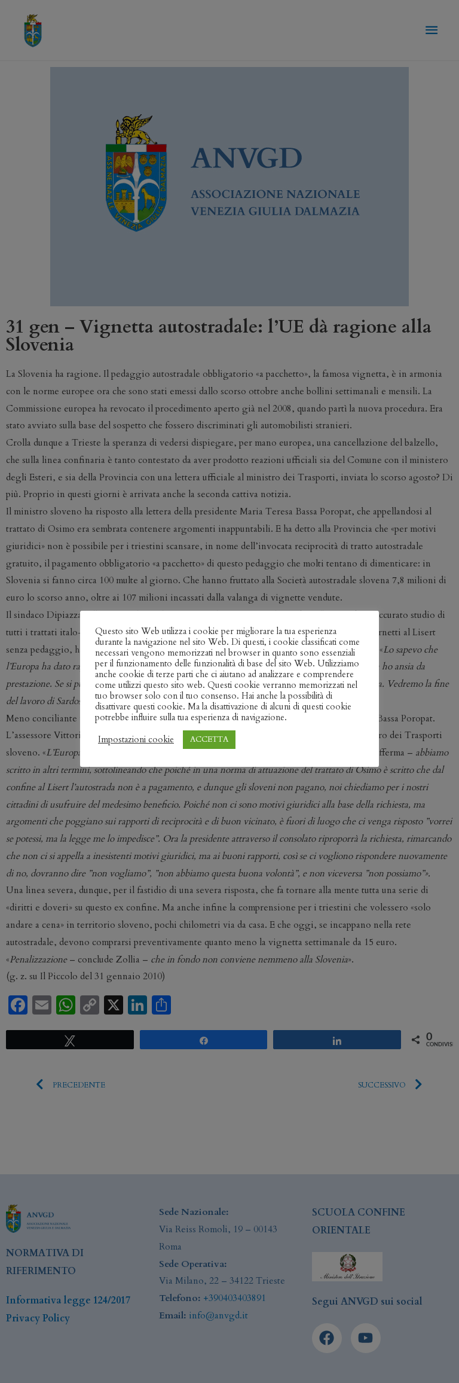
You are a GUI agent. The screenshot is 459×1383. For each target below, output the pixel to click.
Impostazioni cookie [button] (136, 739)
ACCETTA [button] (209, 739)
